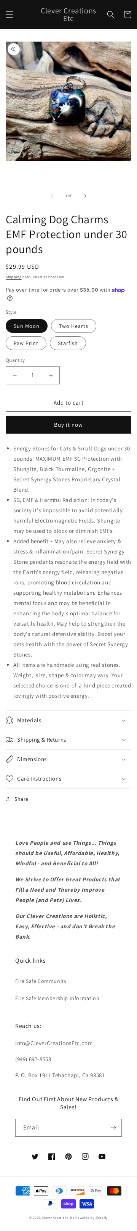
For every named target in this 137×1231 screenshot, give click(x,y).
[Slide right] (85, 195)
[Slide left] (51, 195)
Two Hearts (73, 326)
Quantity (15, 360)
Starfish (68, 343)
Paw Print (26, 343)
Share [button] (21, 798)
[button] (9, 14)
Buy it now (68, 424)
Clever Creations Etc (58, 1217)
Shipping (14, 276)
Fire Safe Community (40, 981)
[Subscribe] (113, 1128)
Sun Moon (27, 326)
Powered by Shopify (91, 1217)
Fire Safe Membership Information (57, 998)
